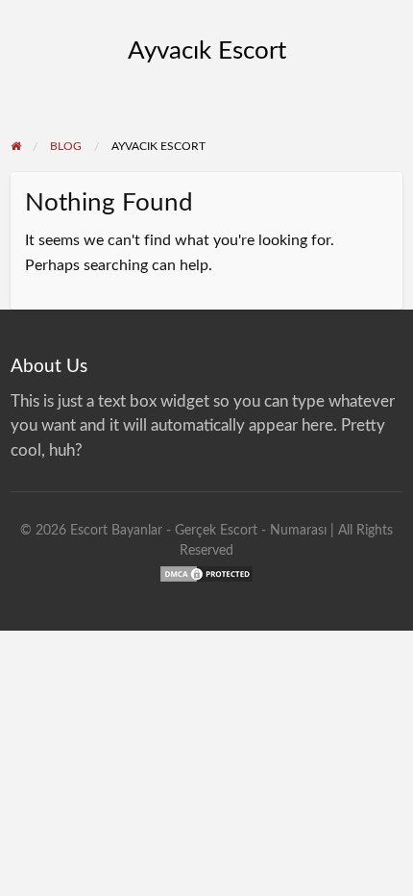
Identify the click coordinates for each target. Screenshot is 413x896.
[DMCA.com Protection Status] (206, 572)
